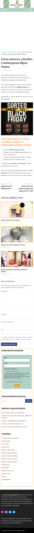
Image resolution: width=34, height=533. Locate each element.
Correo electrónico (7, 322)
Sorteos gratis (16, 52)
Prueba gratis (6, 465)
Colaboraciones (6, 441)
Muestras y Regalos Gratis (18, 530)
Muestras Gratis (5, 52)
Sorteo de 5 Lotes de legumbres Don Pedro (14, 427)
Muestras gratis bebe (8, 450)
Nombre (3, 314)
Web (2, 329)
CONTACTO (17, 523)
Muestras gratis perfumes (9, 462)
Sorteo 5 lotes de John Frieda (10, 220)
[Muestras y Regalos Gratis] (17, 4)
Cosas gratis (5, 444)
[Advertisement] (17, 30)
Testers (4, 476)
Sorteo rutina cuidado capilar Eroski (12, 424)
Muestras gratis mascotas (9, 459)
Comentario (5, 291)
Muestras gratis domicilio (9, 453)
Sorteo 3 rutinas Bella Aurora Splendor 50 (14, 421)
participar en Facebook (18, 163)
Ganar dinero (5, 447)
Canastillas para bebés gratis (10, 438)
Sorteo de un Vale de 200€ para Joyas (13, 245)
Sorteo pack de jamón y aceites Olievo (13, 413)
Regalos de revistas (7, 470)
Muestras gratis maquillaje (10, 456)
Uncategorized (6, 479)
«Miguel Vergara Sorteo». (17, 150)
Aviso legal (16, 505)
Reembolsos (5, 468)
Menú (5, 10)
